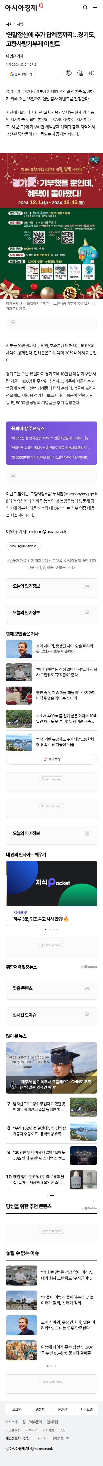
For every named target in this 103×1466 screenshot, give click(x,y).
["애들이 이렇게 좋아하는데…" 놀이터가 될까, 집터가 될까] (21, 1309)
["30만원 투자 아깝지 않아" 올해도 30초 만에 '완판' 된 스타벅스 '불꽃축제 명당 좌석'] (83, 1164)
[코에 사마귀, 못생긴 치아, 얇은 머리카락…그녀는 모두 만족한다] (19, 657)
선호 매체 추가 (23, 74)
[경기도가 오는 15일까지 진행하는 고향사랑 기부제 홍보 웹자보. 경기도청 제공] (51, 226)
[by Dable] (89, 1208)
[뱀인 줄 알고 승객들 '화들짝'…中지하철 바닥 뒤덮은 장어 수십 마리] (19, 703)
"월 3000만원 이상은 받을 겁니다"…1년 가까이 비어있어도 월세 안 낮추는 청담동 (51, 458)
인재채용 (53, 1421)
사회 (9, 24)
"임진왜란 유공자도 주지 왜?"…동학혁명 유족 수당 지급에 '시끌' (65, 742)
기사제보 (48, 1429)
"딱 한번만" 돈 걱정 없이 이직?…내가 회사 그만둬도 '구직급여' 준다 (66, 672)
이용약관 (40, 1437)
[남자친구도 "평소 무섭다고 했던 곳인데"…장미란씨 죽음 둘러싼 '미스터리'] (83, 1115)
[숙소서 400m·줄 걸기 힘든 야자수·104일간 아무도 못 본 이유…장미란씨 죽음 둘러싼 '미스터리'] (19, 727)
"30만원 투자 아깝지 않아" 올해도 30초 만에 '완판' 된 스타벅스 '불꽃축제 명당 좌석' (39, 1158)
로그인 (16, 1409)
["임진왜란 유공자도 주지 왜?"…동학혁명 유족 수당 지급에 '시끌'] (19, 750)
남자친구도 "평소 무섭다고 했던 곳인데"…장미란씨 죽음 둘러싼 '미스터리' (39, 1110)
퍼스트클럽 (13, 1429)
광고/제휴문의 (32, 1421)
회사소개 (12, 1421)
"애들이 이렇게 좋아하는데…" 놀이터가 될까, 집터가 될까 (67, 1300)
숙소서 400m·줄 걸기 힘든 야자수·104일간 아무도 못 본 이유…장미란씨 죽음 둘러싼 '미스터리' (66, 719)
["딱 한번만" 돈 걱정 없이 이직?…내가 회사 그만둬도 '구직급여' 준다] (19, 680)
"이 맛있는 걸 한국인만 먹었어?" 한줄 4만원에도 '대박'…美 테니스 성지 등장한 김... (51, 438)
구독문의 (32, 1429)
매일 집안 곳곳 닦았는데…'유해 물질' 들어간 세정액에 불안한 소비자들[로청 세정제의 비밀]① (39, 1182)
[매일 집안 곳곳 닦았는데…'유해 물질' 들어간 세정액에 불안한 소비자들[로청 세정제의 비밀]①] (83, 1188)
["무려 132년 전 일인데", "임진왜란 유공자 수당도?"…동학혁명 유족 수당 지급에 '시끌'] (83, 1140)
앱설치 (40, 1409)
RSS (62, 1429)
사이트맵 (86, 1409)
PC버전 (63, 1409)
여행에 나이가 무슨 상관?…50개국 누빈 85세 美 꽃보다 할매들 (67, 1350)
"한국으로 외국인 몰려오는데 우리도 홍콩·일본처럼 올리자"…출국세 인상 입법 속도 (51, 448)
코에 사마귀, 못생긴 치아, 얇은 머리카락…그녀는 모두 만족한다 (64, 649)
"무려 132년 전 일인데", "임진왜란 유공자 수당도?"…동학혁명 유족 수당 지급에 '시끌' (39, 1134)
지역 (20, 24)
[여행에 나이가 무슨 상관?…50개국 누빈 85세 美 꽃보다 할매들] (21, 1359)
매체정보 (58, 1437)
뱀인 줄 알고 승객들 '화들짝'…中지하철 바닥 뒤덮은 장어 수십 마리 (65, 695)
